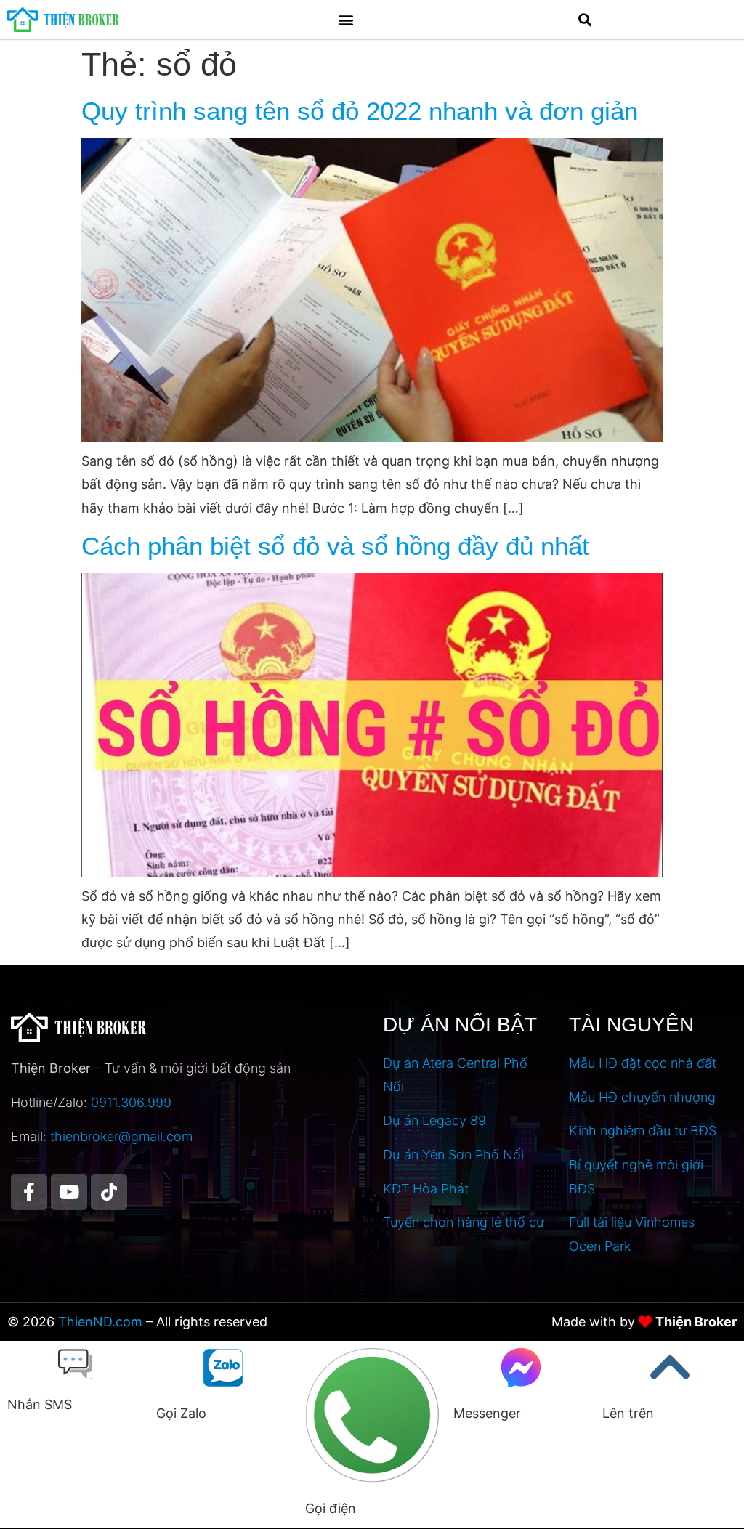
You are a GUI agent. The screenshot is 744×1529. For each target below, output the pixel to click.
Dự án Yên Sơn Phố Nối (453, 1154)
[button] (346, 19)
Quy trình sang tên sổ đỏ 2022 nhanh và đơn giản (359, 111)
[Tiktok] (109, 1192)
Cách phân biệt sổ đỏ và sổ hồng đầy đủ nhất (335, 546)
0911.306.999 (131, 1102)
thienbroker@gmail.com (121, 1136)
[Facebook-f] (29, 1192)
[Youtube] (69, 1192)
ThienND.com (100, 1321)
